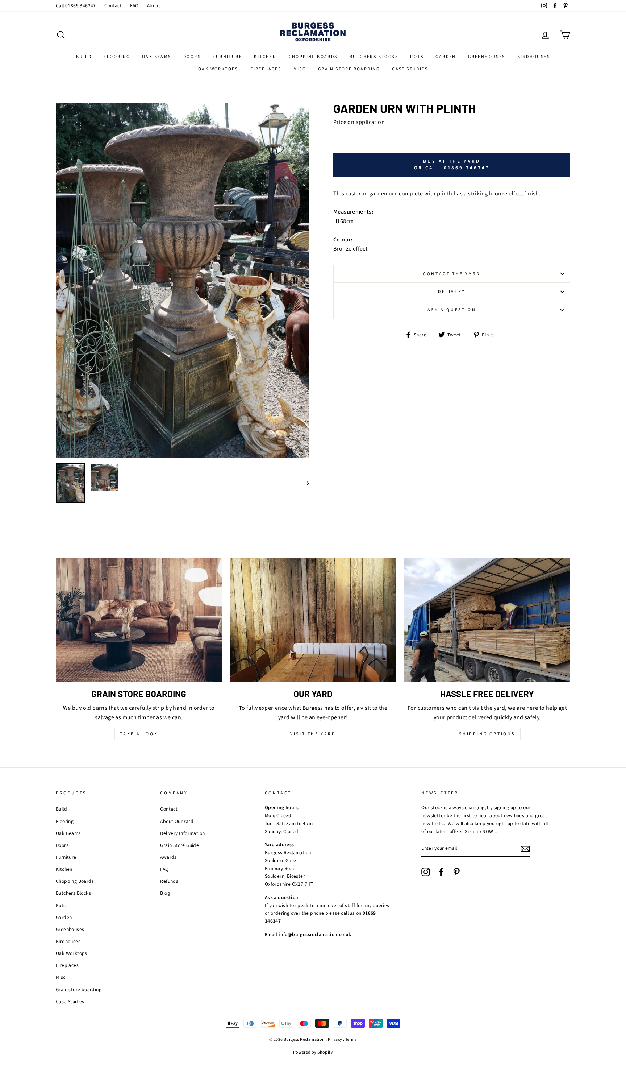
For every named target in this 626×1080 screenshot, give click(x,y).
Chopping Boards (313, 57)
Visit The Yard (312, 734)
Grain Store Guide (179, 845)
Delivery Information (182, 833)
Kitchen (265, 57)
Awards (168, 857)
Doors (192, 57)
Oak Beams (156, 57)
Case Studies (410, 69)
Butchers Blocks (374, 57)
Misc (299, 69)
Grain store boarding (349, 69)
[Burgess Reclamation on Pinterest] (456, 872)
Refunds (169, 881)
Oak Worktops (218, 69)
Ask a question (451, 310)
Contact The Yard (451, 274)
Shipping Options (487, 734)
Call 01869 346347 (76, 5)
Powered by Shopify (313, 1052)
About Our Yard (176, 821)
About (153, 5)
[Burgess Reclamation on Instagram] (425, 872)
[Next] (304, 483)
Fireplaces (265, 69)
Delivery (452, 292)
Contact (113, 5)
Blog (165, 893)
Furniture (227, 57)
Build (84, 57)
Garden (445, 57)
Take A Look (139, 734)
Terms (351, 1039)
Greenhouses (486, 57)
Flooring (117, 57)
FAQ (134, 5)
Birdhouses (533, 57)
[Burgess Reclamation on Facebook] (441, 872)
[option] (182, 280)
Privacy (335, 1039)
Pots (416, 57)
